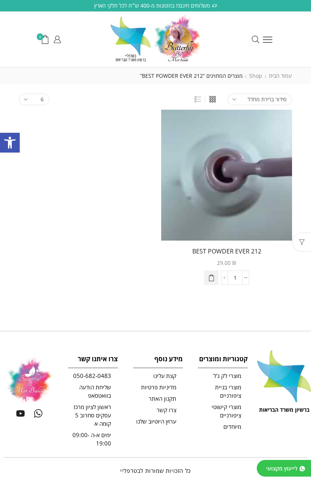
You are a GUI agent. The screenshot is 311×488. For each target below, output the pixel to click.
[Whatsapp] (38, 413)
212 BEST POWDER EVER (226, 251)
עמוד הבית (280, 75)
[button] (10, 143)
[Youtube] (20, 413)
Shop (255, 75)
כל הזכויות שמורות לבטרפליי (155, 471)
